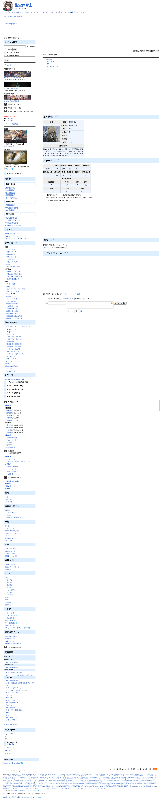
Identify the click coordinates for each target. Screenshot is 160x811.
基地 (6, 497)
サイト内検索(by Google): (12, 55)
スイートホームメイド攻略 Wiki (127, 780)
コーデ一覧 (8, 361)
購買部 (7, 510)
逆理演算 (15, 366)
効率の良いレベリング (13, 271)
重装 (16, 336)
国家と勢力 (8, 567)
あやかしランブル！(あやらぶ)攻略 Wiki (129, 774)
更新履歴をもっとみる (11, 724)
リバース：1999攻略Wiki (50, 780)
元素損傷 (10, 308)
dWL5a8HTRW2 (68, 299)
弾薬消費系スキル (12, 313)
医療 (13, 339)
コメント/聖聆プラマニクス (14, 672)
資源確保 (9, 415)
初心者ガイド (10, 249)
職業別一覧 (10, 334)
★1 (14, 331)
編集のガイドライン (11, 236)
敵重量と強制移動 (12, 311)
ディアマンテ (9, 695)
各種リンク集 (9, 625)
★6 (8, 329)
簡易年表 (8, 569)
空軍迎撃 (9, 418)
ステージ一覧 (12, 469)
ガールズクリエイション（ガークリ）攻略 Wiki (107, 780)
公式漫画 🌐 (10, 618)
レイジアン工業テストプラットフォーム (19, 461)
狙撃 (20, 336)
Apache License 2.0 (40, 796)
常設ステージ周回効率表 (14, 276)
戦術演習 (9, 410)
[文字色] (68, 311)
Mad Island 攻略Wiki (81, 782)
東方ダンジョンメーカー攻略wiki (42, 785)
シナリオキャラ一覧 (12, 351)
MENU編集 (8, 750)
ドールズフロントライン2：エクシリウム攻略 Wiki (48, 779)
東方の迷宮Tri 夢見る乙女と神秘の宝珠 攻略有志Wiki (117, 785)
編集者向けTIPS (10, 641)
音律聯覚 (8, 602)
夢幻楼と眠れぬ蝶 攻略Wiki (65, 783)
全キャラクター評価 (12, 291)
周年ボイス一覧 (10, 553)
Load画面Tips (9, 538)
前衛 (13, 336)
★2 (11, 331)
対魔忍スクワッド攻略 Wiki (141, 786)
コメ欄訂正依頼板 (12, 220)
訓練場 (7, 488)
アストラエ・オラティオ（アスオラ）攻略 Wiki (97, 788)
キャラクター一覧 (11, 326)
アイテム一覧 (9, 528)
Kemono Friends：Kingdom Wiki (64, 780)
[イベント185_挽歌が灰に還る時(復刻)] (17, 73)
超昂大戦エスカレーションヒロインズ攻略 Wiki (93, 776)
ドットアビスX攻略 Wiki (79, 788)
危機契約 (8, 483)
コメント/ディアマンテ (12, 692)
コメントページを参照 (72, 294)
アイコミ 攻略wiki (94, 786)
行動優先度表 (10, 254)
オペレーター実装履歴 (11, 124)
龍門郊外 (9, 442)
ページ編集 (8, 753)
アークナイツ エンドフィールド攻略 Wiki (25, 779)
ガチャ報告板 (11, 198)
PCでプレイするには (13, 266)
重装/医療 (9, 425)
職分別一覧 (10, 341)
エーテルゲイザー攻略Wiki (13, 780)
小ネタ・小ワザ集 (12, 262)
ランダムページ (9, 747)
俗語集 (13, 564)
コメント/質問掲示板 (11, 662)
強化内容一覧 (10, 371)
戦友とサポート (11, 257)
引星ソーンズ (47, 247)
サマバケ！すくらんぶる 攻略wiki (123, 782)
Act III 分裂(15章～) (14, 393)
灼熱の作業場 (10, 447)
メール (7, 536)
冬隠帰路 (9, 582)
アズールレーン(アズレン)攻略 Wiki (59, 774)
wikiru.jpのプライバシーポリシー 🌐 (11, 797)
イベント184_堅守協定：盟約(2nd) (16, 690)
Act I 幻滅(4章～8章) (15, 385)
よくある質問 (10, 259)
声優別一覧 (9, 346)
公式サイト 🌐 (8, 169)
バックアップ (39, 12)
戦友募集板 (10, 193)
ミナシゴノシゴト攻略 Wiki (111, 776)
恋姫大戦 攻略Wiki (118, 786)
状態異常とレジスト (13, 306)
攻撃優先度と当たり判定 (14, 316)
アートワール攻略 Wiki (114, 774)
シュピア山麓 (10, 459)
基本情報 (49, 59)
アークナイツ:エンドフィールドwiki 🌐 (17, 628)
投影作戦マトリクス (11, 486)
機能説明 (10, 744)
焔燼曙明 (9, 585)
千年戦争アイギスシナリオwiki (111, 783)
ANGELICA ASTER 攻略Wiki (127, 783)
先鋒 (9, 336)
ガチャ (7, 712)
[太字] (77, 311)
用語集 (7, 564)
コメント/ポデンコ (11, 720)
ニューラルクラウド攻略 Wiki (55, 777)
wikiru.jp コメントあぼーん (9, 796)
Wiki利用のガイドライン (13, 233)
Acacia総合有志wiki (35, 788)
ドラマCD (10, 595)
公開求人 (8, 515)
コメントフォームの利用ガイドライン (17, 238)
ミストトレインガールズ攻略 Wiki (73, 776)
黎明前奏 (9, 580)
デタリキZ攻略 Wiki (16, 776)
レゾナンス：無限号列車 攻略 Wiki (81, 783)
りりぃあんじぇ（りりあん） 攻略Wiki (25, 782)
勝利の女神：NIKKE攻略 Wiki (80, 779)
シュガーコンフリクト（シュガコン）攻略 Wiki (109, 777)
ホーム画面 (8, 540)
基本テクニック (11, 252)
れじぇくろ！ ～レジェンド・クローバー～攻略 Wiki (75, 777)
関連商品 (8, 605)
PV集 (7, 597)
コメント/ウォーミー (11, 702)
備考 (47, 64)
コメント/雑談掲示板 (11, 667)
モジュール (8, 368)
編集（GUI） (20, 12)
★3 (8, 331)
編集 (13, 12)
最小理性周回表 (12, 437)
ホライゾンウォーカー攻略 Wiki (58, 786)
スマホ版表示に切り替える (13, 16)
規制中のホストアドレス (14, 225)
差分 (32, 12)
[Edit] (57, 116)
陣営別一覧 (18, 344)
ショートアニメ (12, 590)
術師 (9, 339)
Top (16, 8)
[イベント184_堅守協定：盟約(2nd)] (17, 84)
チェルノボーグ (11, 440)
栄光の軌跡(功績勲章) (12, 531)
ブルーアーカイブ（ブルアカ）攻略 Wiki (54, 776)
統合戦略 (8, 464)
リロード (53, 12)
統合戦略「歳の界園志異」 (12, 101)
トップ (6, 12)
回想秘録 (8, 366)
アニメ (7, 577)
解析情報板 (10, 210)
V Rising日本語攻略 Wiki (67, 779)
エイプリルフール (11, 548)
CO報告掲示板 (11, 218)
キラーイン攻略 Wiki (25, 788)
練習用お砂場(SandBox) (13, 643)
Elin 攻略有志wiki (139, 783)
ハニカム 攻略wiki (91, 780)
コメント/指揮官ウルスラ (13, 707)
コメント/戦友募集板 (11, 680)
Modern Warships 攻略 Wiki (142, 780)
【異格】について (11, 358)
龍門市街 (9, 445)
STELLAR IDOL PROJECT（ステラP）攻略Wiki (142, 785)
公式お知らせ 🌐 (12, 615)
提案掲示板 (10, 195)
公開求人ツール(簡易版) (13, 517)
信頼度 (7, 363)
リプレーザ (11, 120)
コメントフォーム (52, 66)
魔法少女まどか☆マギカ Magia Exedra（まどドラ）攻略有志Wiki (88, 785)
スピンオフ (8, 587)
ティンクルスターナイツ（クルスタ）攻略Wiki (32, 780)
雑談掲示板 (10, 188)
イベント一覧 (12, 471)
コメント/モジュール (11, 717)
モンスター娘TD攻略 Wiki (128, 777)
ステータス (50, 62)
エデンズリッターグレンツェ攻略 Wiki (128, 776)
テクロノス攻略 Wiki (129, 786)
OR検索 (9, 49)
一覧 (65, 12)
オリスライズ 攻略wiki (137, 782)
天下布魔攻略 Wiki (93, 777)
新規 (60, 12)
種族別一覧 (9, 344)
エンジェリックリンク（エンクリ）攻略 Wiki (36, 777)
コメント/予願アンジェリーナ (14, 688)
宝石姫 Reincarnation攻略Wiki (118, 779)
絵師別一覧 (18, 346)
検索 (69, 12)
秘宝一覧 (10, 474)
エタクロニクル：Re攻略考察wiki (25, 785)
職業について (10, 286)
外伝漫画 (9, 592)
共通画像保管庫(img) (12, 636)
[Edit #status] (58, 160)
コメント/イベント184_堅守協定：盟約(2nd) (19, 675)
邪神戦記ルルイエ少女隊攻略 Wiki (11, 788)
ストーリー (16, 567)
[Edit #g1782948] (56, 116)
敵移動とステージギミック (14, 318)
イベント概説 (10, 284)
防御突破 (9, 413)
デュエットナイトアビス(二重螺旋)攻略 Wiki (61, 785)
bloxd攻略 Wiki (152, 786)
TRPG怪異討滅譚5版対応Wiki (106, 786)
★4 (14, 329)
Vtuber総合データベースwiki (97, 783)
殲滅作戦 (8, 435)
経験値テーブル (11, 296)
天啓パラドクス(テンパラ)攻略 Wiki (143, 777)
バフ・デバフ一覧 (12, 298)
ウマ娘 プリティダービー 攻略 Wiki (16, 777)
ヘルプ (82, 12)
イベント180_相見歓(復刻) (13, 710)
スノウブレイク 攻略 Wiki (79, 780)
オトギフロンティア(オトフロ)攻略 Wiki (40, 774)
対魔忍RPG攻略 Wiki (74, 774)
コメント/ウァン (10, 700)
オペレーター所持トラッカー (15, 354)
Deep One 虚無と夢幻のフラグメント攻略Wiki (33, 776)
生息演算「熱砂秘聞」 (12, 481)
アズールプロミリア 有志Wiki (57, 782)
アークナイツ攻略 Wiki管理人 (16, 790)
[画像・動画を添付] (81, 311)
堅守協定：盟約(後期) (11, 88)
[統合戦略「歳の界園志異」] (17, 97)
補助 (16, 339)
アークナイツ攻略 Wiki (85, 774)
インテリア (8, 502)
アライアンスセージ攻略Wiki (133, 779)
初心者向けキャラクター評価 (15, 289)
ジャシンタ (8, 705)
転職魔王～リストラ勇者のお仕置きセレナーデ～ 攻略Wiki (100, 782)
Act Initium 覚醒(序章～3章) (17, 382)
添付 (46, 12)
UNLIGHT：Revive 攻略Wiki (42, 782)
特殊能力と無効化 (12, 303)
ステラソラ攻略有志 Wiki (26, 786)
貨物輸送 (9, 420)
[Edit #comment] (65, 252)
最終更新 (75, 12)
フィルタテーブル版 (24, 326)
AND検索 (31, 46)
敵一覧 (7, 526)
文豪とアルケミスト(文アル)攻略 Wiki (21, 774)
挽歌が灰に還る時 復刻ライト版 (14, 77)
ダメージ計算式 (11, 301)
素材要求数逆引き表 (12, 279)
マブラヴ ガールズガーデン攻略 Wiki (41, 786)
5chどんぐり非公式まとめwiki (51, 783)
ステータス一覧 (10, 356)
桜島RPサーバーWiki (70, 782)
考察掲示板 (10, 190)
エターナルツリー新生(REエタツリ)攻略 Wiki (78, 786)
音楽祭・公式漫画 (14, 173)
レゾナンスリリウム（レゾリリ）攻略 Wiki (62, 788)
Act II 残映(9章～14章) (15, 389)
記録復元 (8, 405)
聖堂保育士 (23, 5)
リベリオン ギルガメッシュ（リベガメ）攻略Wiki (31, 783)
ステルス (17, 308)
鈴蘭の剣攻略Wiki (14, 783)
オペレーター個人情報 (13, 349)
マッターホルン (10, 697)
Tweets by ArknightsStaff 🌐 (13, 763)
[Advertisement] (99, 31)
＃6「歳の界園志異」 (13, 466)
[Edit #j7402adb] (51, 239)
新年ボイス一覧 (10, 551)
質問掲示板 (10, 205)
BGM (7, 600)
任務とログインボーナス (13, 533)
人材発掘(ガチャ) (10, 512)
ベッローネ (11, 118)
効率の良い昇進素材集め (14, 274)
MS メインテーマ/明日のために (15, 379)
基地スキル (8, 499)
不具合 (8, 264)
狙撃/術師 (9, 427)
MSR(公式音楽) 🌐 (11, 623)
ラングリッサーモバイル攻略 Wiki (99, 774)
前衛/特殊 (9, 432)
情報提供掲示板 (12, 208)
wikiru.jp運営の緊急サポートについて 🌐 (31, 797)
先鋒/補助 (9, 430)
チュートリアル (13, 396)
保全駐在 (8, 456)
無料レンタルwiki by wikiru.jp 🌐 (31, 790)
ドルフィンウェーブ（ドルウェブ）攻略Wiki (99, 779)
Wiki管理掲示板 (11, 223)
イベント (7, 65)
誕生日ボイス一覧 (11, 556)
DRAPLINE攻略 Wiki (46, 788)
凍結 (27, 12)
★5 (11, 329)
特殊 (20, 339)
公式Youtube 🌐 (9, 146)
